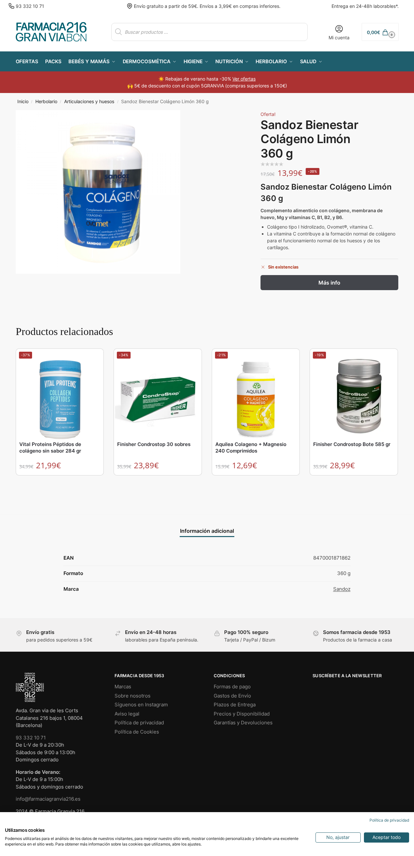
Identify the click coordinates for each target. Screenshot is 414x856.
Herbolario (46, 101)
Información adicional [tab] (207, 531)
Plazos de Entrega (235, 704)
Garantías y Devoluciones (243, 722)
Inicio (22, 101)
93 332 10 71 (30, 6)
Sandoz (342, 589)
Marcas (123, 686)
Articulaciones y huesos (89, 101)
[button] (380, 32)
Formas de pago (232, 686)
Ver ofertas (244, 79)
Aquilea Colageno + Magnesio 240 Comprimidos (250, 447)
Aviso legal (127, 714)
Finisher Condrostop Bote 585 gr (351, 444)
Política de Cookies (137, 732)
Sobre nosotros (133, 696)
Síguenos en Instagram (141, 704)
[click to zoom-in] (98, 192)
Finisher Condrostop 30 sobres (153, 444)
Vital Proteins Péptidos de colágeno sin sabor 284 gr (50, 447)
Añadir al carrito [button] (60, 482)
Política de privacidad (139, 722)
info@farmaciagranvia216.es (48, 799)
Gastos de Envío (232, 696)
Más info (329, 282)
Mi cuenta (339, 37)
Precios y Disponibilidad (242, 714)
